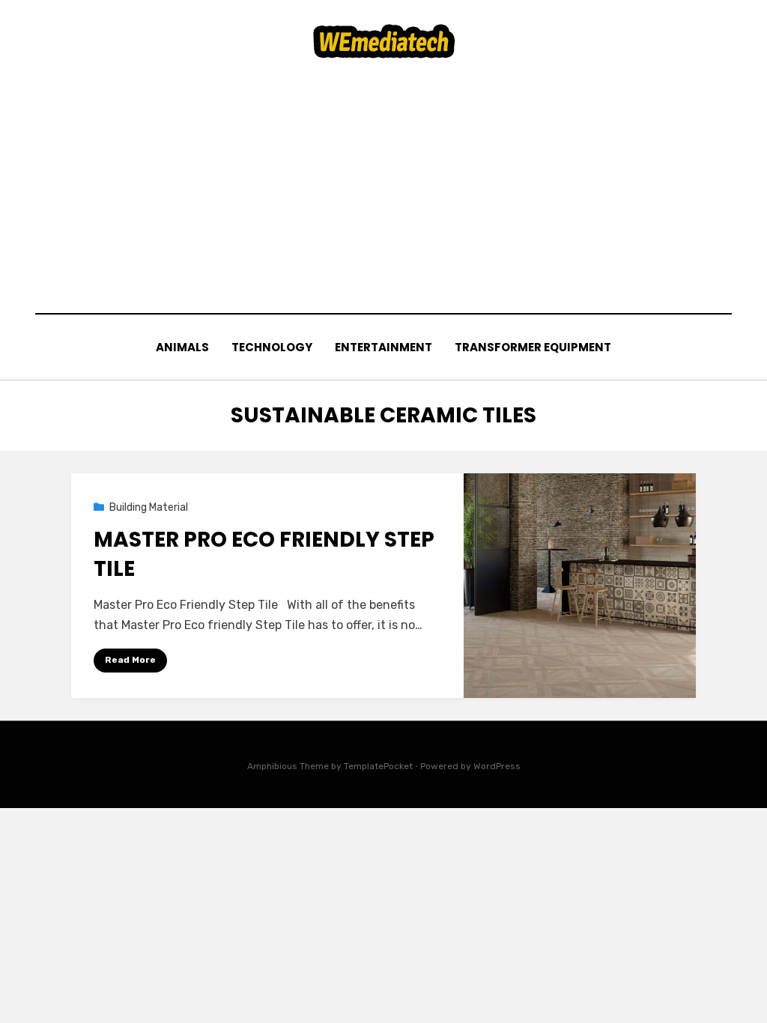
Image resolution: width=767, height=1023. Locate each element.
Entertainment (383, 347)
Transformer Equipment (533, 347)
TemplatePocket (378, 766)
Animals (182, 347)
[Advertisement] (383, 186)
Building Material (148, 507)
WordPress (497, 766)
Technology (271, 347)
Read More (130, 660)
